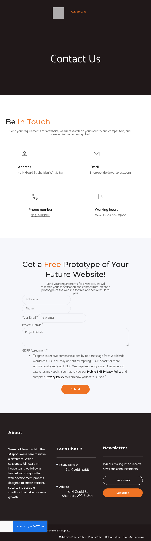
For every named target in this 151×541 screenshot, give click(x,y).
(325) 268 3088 (78, 12)
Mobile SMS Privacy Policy (104, 371)
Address (64, 486)
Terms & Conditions (133, 537)
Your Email (30, 317)
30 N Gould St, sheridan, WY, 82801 (77, 494)
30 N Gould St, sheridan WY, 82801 (40, 172)
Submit (75, 389)
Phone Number (68, 464)
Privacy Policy (55, 377)
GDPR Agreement (35, 350)
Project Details (32, 325)
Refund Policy (112, 537)
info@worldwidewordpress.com (110, 172)
